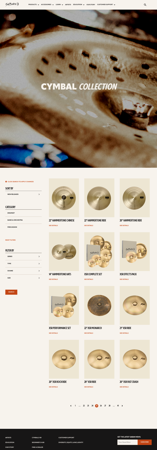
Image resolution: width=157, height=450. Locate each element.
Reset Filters (10, 240)
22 (84, 406)
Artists (68, 5)
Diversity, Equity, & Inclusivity (71, 442)
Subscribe (145, 442)
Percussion (12, 227)
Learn (58, 4)
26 (101, 406)
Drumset (11, 213)
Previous (71, 405)
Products (32, 4)
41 (118, 406)
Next (122, 405)
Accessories (46, 4)
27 (105, 406)
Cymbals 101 (36, 438)
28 (109, 406)
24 (92, 406)
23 (88, 406)
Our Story (91, 5)
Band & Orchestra (15, 220)
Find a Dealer (37, 447)
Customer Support (105, 4)
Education (77, 4)
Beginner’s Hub (38, 442)
